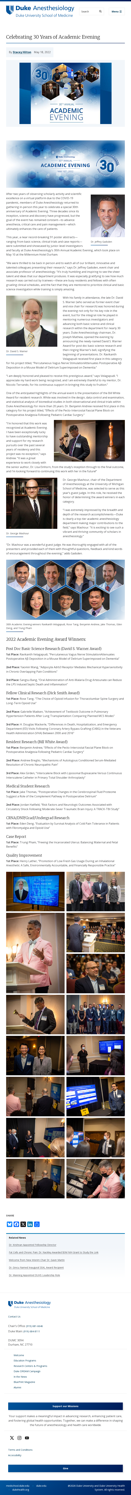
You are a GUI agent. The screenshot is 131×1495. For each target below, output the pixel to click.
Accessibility (14, 1455)
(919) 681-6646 (34, 1326)
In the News (20, 1376)
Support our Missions (65, 1406)
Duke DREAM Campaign (27, 1371)
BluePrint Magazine (24, 1382)
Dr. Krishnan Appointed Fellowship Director (32, 1244)
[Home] (40, 8)
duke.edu (41, 1485)
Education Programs (25, 1360)
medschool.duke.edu (17, 1485)
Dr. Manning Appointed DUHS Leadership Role (34, 1275)
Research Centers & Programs (30, 1366)
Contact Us (14, 1316)
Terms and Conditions (20, 1449)
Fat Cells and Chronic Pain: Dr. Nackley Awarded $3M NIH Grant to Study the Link (53, 1252)
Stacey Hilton (22, 52)
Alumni (17, 1387)
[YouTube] (27, 1438)
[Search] (100, 11)
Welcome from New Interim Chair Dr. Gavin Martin (37, 1260)
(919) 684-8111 (31, 1331)
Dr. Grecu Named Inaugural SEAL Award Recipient (36, 1267)
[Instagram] (19, 1438)
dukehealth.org (20, 1489)
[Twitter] (12, 1438)
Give (65, 1468)
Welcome (19, 1355)
